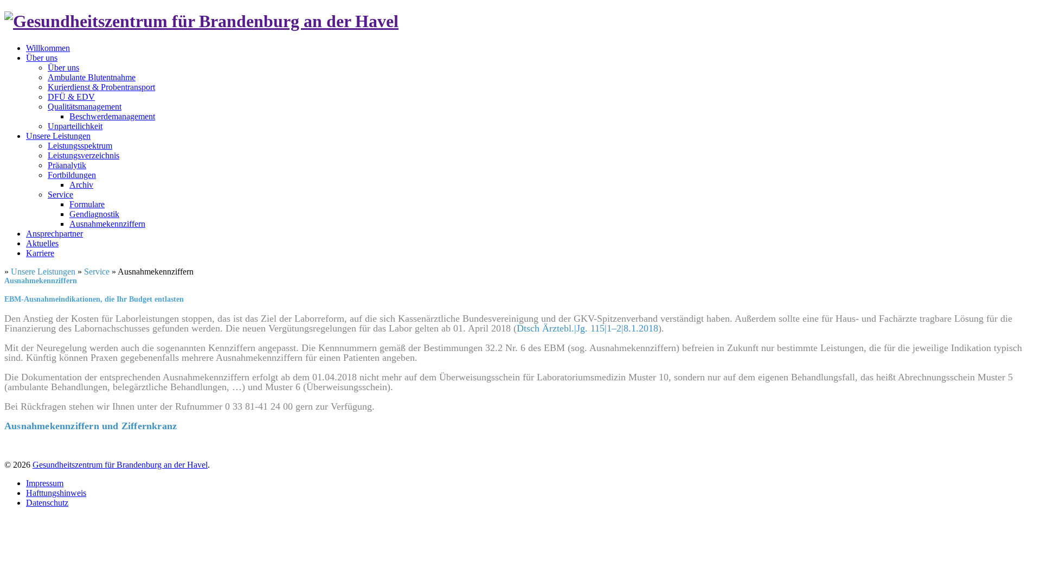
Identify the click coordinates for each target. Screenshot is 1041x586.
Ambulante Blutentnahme (92, 77)
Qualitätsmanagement (84, 106)
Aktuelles (42, 243)
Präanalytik (67, 165)
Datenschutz (47, 502)
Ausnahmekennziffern (107, 223)
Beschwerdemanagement (112, 116)
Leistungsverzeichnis (83, 155)
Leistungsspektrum (80, 145)
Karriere (40, 253)
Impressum (44, 483)
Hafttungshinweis (56, 493)
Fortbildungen (72, 175)
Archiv (81, 184)
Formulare (87, 204)
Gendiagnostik (94, 214)
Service (60, 194)
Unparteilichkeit (75, 126)
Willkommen (48, 48)
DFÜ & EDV (71, 96)
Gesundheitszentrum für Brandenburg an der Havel (120, 464)
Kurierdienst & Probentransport (101, 87)
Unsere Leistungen (58, 136)
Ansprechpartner (54, 233)
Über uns (41, 57)
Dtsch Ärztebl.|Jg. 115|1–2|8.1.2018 (587, 328)
